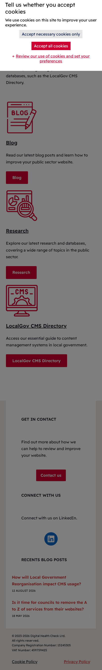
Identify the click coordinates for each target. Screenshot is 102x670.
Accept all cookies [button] (51, 45)
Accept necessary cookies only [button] (51, 34)
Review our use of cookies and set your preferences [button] (53, 58)
